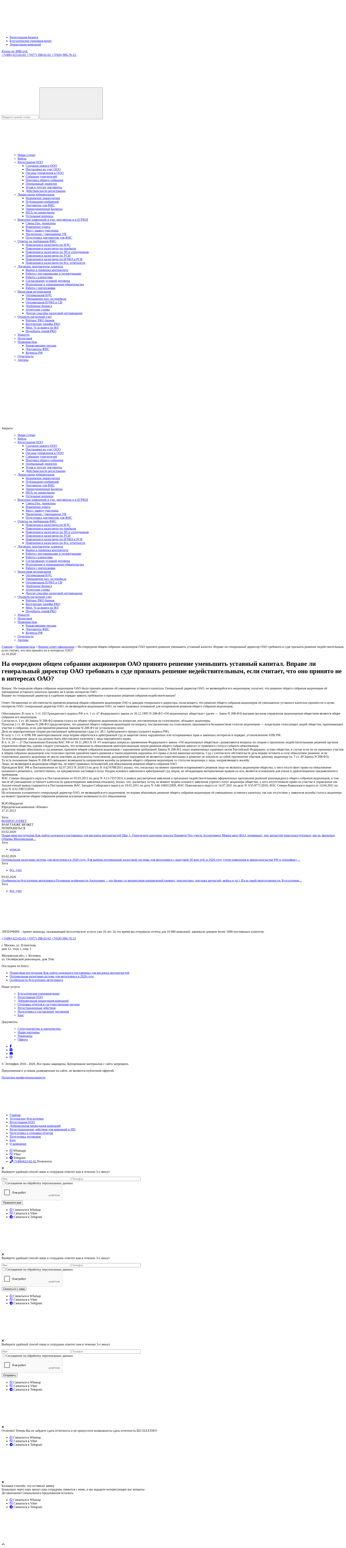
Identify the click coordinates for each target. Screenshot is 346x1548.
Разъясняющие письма (41, 345)
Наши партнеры (29, 1032)
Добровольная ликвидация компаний (43, 1000)
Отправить (9, 1375)
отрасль (15, 849)
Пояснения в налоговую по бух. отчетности (55, 262)
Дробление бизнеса (39, 306)
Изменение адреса (38, 227)
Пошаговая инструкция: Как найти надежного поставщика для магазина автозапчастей (62, 835)
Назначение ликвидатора (43, 198)
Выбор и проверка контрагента (47, 270)
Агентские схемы (38, 309)
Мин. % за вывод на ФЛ (42, 327)
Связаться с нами (14, 1289)
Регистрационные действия (36, 1008)
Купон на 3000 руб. (15, 51)
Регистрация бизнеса (24, 37)
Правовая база (27, 342)
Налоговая (25, 338)
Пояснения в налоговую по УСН (48, 255)
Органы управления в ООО (45, 173)
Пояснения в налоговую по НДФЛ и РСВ (54, 259)
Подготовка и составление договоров (43, 1011)
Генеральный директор (41, 183)
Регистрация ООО (30, 162)
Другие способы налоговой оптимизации (54, 313)
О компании (18, 1143)
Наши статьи (26, 155)
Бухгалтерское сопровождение (30, 41)
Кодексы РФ (34, 352)
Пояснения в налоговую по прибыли (51, 248)
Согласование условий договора (48, 280)
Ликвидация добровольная (36, 194)
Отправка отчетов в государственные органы (49, 1004)
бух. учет (16, 870)
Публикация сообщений (42, 201)
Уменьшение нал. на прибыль (46, 298)
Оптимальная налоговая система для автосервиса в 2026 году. (44, 859)
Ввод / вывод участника (42, 230)
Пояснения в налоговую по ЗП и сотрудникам (57, 252)
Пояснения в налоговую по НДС (48, 245)
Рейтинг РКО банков (40, 320)
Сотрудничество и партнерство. (39, 1028)
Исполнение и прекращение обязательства (55, 284)
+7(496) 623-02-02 (14, 55)
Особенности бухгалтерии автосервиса (29, 880)
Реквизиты (25, 1036)
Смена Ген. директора (41, 223)
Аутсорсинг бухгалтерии (27, 1118)
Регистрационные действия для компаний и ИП (42, 1129)
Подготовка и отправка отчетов (31, 1133)
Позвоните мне (12, 1202)
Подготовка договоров (25, 1136)
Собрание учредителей (41, 176)
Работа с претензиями (40, 288)
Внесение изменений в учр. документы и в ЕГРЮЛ (53, 219)
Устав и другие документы (44, 187)
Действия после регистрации (45, 191)
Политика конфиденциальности (23, 1077)
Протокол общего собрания (44, 180)
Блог (21, 1015)
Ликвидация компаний (25, 44)
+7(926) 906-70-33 (64, 55)
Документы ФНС (37, 349)
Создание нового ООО (41, 165)
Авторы (23, 360)
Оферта (23, 1039)
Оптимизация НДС (39, 295)
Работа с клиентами (39, 277)
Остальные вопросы (39, 216)
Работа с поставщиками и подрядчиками (53, 273)
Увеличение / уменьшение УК (46, 234)
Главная (15, 1115)
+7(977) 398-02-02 (39, 55)
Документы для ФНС (40, 205)
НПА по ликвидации (40, 212)
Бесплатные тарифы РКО (43, 324)
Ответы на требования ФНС (37, 241)
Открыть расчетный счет (35, 316)
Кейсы (22, 158)
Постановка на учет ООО (43, 169)
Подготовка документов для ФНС (49, 237)
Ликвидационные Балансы (44, 209)
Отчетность (25, 356)
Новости (23, 334)
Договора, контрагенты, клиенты (40, 266)
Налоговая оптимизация (34, 291)
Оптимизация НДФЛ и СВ (44, 302)
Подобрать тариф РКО (41, 331)
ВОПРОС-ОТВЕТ (14, 821)
